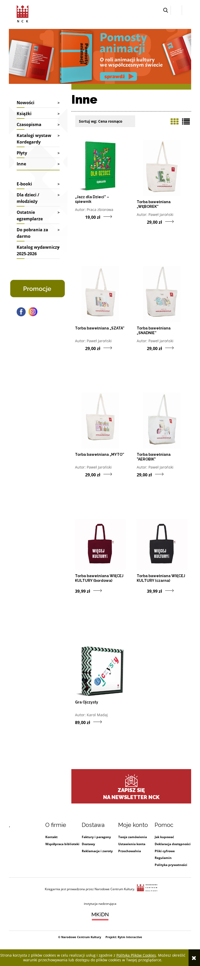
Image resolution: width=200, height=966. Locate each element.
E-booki (24, 184)
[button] (165, 10)
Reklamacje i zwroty (97, 851)
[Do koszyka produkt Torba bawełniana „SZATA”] (80, 348)
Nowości (25, 102)
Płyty (22, 153)
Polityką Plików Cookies (136, 955)
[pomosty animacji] (100, 55)
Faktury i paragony (96, 837)
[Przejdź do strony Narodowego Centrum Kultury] (147, 889)
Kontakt (51, 837)
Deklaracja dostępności (173, 844)
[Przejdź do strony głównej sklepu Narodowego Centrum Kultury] (22, 13)
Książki (24, 113)
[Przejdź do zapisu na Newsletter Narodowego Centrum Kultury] (131, 780)
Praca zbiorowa (100, 209)
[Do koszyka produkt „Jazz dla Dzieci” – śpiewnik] (80, 216)
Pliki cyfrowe (165, 851)
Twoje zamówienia (132, 837)
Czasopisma (29, 124)
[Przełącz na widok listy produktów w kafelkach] (174, 122)
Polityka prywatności (171, 865)
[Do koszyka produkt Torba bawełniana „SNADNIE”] (142, 348)
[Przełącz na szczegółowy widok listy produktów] (186, 122)
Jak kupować (164, 837)
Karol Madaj (97, 714)
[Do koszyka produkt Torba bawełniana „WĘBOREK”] (142, 221)
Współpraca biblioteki (62, 844)
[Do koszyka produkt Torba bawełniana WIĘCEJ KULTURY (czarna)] (142, 590)
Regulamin (163, 858)
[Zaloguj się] (176, 10)
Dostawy (88, 844)
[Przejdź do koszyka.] (186, 10)
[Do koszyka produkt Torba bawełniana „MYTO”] (80, 474)
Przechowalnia (129, 851)
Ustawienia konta (131, 844)
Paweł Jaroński (160, 214)
